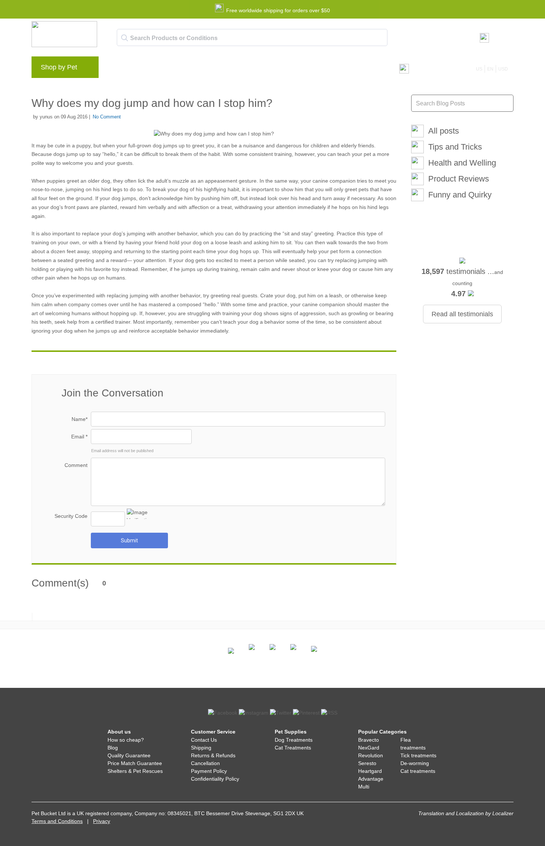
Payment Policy (209, 771)
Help (224, 69)
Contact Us (204, 740)
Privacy (101, 821)
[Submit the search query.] (124, 38)
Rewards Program (185, 69)
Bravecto (368, 740)
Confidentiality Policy (215, 779)
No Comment (107, 117)
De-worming (414, 763)
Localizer (502, 813)
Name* (79, 419)
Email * (79, 437)
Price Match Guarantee (135, 763)
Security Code (70, 516)
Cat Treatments (293, 748)
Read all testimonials (462, 314)
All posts (443, 130)
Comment (76, 465)
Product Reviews (458, 178)
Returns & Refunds (213, 755)
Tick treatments (418, 755)
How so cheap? (126, 740)
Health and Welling (462, 162)
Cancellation (205, 763)
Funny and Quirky (460, 194)
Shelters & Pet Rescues (135, 771)
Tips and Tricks (455, 146)
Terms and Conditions (57, 821)
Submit (129, 540)
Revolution (370, 755)
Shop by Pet (59, 67)
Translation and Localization (451, 813)
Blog (146, 69)
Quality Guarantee (129, 755)
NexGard (368, 748)
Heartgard (370, 771)
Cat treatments (417, 771)
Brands (120, 69)
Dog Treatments (294, 740)
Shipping (201, 748)
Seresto (367, 763)
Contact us (255, 69)
